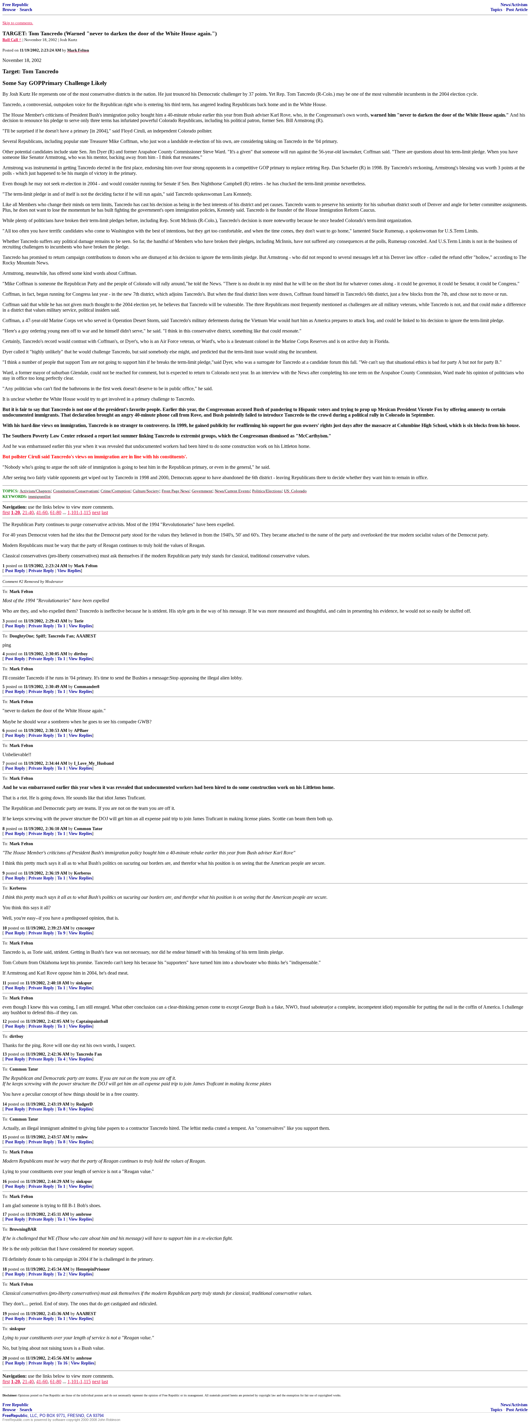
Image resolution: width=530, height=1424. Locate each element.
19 (4, 1313)
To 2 (61, 1274)
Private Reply (41, 570)
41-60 (42, 512)
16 (4, 1181)
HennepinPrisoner (93, 1269)
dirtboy (81, 654)
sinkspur (84, 983)
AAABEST (86, 1313)
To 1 (61, 626)
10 (4, 928)
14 (4, 1104)
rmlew (82, 1137)
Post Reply (15, 570)
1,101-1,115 (79, 512)
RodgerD (84, 1104)
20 (4, 1358)
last (105, 512)
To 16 (62, 1363)
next (96, 512)
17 (4, 1214)
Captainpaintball (92, 1021)
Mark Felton (86, 566)
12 (4, 1021)
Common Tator (88, 828)
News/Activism (514, 4)
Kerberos (82, 873)
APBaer (81, 730)
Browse (9, 9)
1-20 (15, 512)
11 (4, 983)
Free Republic (15, 4)
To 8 (61, 1109)
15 (4, 1137)
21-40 (28, 512)
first (6, 512)
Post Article (517, 9)
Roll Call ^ (11, 39)
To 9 (61, 933)
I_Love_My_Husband (94, 763)
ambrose (83, 1214)
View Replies (69, 570)
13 (4, 1054)
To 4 (61, 1059)
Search (26, 9)
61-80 (55, 512)
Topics (496, 9)
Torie (78, 621)
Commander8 (86, 686)
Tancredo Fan (89, 1054)
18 (4, 1269)
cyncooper (85, 928)
